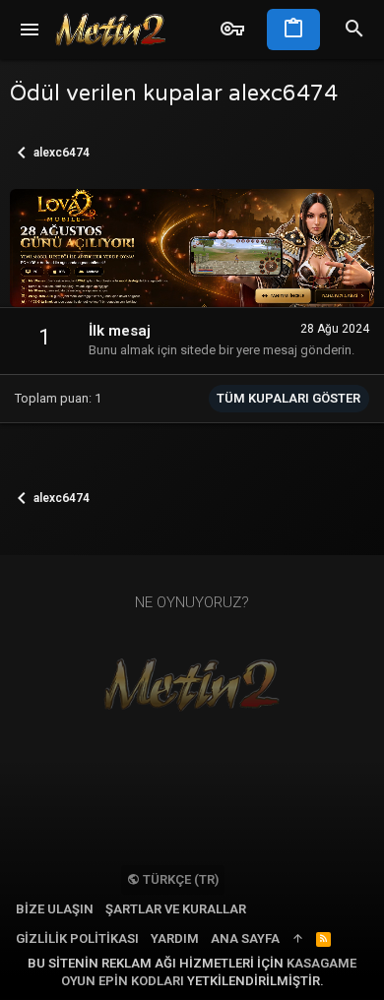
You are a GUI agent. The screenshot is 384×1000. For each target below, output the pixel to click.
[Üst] (298, 939)
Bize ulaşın (55, 909)
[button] (30, 29)
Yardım (175, 938)
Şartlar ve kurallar (175, 909)
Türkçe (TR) (179, 879)
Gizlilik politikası (77, 938)
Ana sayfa (245, 938)
